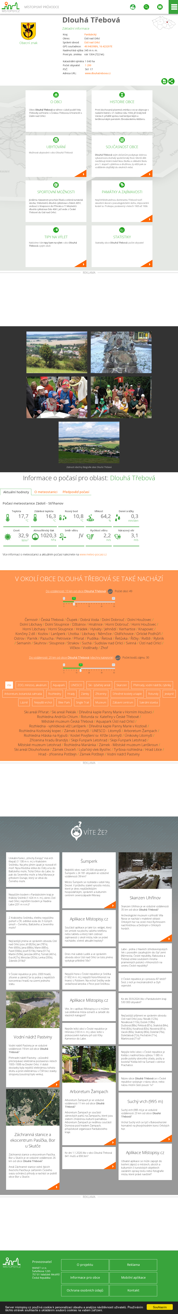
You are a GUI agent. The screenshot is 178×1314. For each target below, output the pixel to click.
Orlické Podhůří (148, 633)
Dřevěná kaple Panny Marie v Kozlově (118, 726)
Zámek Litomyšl (76, 730)
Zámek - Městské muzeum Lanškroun (128, 744)
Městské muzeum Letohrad (39, 744)
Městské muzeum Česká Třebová (67, 721)
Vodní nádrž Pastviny (123, 754)
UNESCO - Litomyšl (106, 730)
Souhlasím (160, 1307)
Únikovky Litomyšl (138, 735)
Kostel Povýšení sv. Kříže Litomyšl (96, 735)
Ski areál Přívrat (36, 712)
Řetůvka (121, 638)
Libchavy (88, 633)
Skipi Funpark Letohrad (89, 740)
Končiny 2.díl (25, 633)
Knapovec (145, 629)
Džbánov (79, 624)
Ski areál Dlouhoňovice (31, 749)
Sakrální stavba (148, 702)
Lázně (24, 702)
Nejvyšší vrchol (43, 702)
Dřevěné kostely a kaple (127, 694)
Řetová (107, 638)
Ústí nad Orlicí (92, 42)
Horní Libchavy (34, 629)
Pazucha (47, 638)
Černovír (31, 619)
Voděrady (90, 647)
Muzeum (100, 702)
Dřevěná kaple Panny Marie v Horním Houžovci (115, 712)
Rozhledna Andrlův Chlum (57, 716)
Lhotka (73, 633)
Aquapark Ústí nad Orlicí (115, 721)
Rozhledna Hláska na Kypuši (45, 735)
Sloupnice (56, 643)
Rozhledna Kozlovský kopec (40, 730)
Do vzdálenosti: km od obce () (71, 658)
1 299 (88, 65)
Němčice (105, 633)
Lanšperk (58, 633)
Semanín (24, 643)
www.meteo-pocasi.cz (93, 554)
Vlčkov (75, 647)
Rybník (158, 638)
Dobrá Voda (89, 619)
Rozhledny (54, 694)
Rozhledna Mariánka (80, 744)
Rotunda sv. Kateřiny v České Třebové (110, 716)
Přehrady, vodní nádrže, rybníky (152, 685)
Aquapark (59, 685)
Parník (32, 638)
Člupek (72, 619)
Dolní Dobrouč (113, 619)
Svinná (131, 643)
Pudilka (93, 638)
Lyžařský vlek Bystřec (95, 749)
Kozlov (43, 633)
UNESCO (76, 685)
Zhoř (104, 647)
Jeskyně (169, 694)
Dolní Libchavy (31, 624)
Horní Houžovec (144, 624)
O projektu (85, 1265)
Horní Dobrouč (117, 624)
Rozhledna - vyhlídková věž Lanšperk (57, 726)
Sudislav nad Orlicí (109, 643)
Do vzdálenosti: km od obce (76, 591)
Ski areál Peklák (64, 712)
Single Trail (82, 702)
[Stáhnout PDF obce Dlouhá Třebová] (164, 81)
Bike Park (64, 702)
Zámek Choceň (64, 749)
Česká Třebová (52, 619)
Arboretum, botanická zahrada (23, 694)
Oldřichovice (124, 633)
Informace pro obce (85, 1277)
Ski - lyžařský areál (99, 685)
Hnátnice (96, 624)
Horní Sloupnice (60, 629)
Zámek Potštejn (92, 754)
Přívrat (79, 638)
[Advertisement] (89, 300)
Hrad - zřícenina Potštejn (57, 754)
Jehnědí (110, 629)
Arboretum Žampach (140, 730)
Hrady (71, 694)
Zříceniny (100, 694)
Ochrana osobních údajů (85, 1290)
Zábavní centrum (122, 702)
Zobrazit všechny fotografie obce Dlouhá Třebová (89, 467)
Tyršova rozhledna (128, 749)
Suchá (87, 643)
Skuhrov (40, 643)
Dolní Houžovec (139, 619)
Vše (9, 685)
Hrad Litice (153, 749)
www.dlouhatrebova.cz (98, 73)
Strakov (73, 643)
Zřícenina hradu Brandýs (49, 740)
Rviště (146, 638)
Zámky (85, 694)
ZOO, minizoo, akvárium (32, 685)
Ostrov (19, 638)
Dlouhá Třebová (91, 20)
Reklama (133, 1265)
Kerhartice (127, 629)
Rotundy (153, 694)
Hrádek (81, 629)
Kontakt (133, 1290)
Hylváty (96, 629)
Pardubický (90, 34)
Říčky (135, 638)
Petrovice (63, 638)
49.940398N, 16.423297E (98, 46)
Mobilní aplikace (133, 1277)
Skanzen (121, 685)
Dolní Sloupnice (57, 624)
